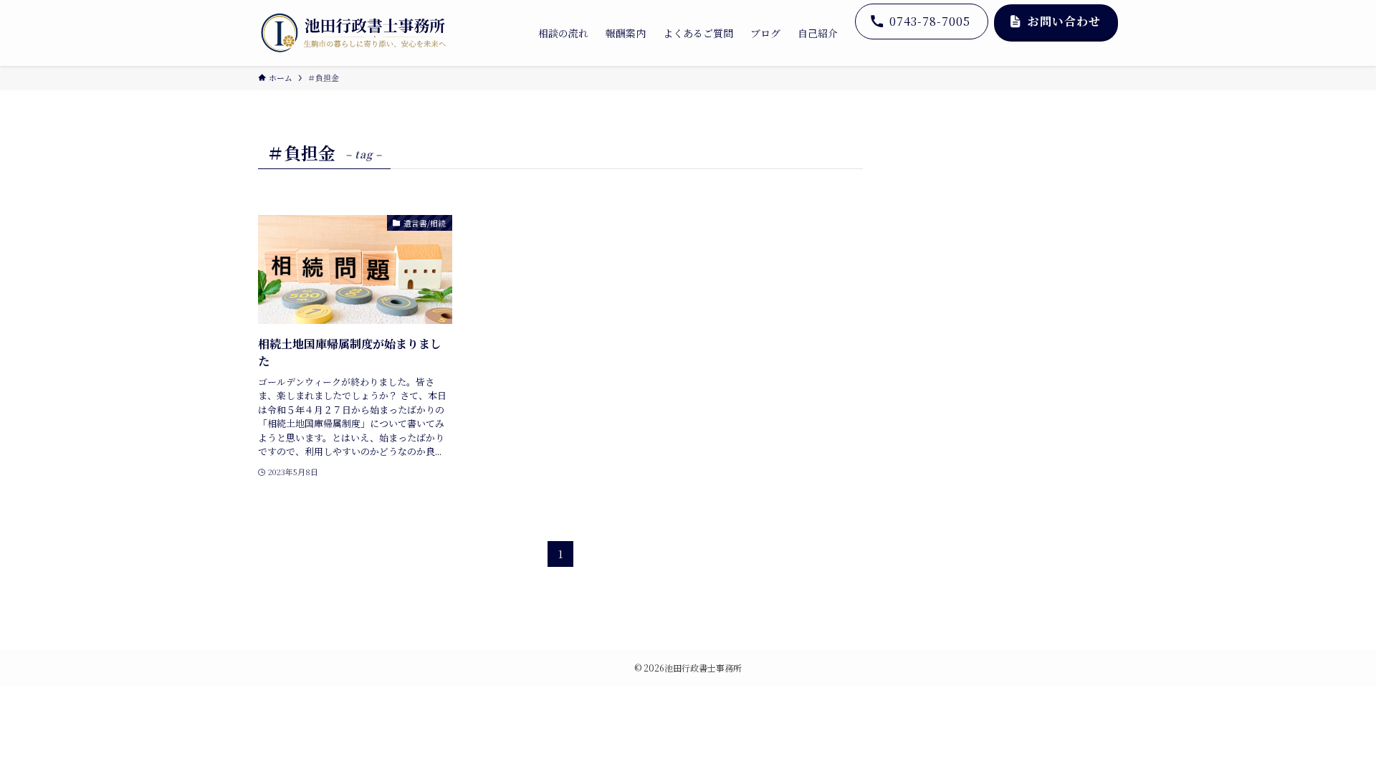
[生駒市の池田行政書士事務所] (353, 32)
